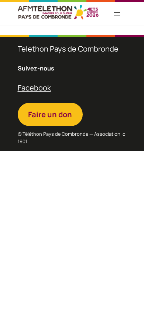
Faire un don (50, 114)
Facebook (34, 88)
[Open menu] (117, 13)
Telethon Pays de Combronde (68, 49)
